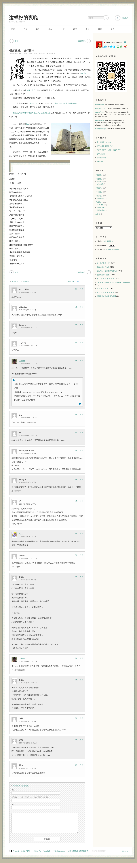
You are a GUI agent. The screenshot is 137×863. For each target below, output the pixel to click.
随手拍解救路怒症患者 (105, 146)
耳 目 (38, 29)
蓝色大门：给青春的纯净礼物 (107, 271)
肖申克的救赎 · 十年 (104, 263)
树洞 (16, 41)
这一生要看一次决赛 (104, 142)
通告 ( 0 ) (71, 281)
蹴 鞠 (87, 29)
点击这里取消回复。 (21, 786)
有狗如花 (100, 184)
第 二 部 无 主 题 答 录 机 (105, 279)
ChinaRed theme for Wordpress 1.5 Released (113, 282)
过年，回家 (101, 154)
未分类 (97, 214)
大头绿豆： (17, 851)
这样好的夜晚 (23, 17)
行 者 (50, 29)
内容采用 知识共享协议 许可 (78, 851)
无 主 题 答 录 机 (102, 288)
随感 (30, 53)
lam (27, 124)
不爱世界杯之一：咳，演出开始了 (109, 150)
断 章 (75, 29)
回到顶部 (125, 851)
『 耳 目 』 (99, 192)
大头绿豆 (42, 53)
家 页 (13, 29)
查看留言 (52, 53)
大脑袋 (22, 360)
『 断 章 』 (99, 175)
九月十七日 (31, 90)
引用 (81, 289)
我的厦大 (100, 182)
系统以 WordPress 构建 (41, 851)
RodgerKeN (99, 104)
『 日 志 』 (99, 179)
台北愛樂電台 (108, 241)
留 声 (112, 29)
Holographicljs (100, 129)
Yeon (21, 534)
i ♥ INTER (100, 205)
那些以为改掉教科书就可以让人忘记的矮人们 (32, 113)
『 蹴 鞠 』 (99, 202)
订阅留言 (26, 281)
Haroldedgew (100, 108)
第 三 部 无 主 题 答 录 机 (105, 292)
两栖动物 (100, 161)
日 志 (25, 29)
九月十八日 (32, 103)
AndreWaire (99, 112)
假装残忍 (82, 41)
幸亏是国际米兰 (102, 158)
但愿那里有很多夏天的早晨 (106, 296)
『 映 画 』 (99, 188)
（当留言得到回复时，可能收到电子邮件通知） (31, 797)
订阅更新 (125, 18)
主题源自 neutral (59, 851)
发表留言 (15, 281)
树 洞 (100, 29)
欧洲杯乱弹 (101, 210)
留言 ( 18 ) (80, 281)
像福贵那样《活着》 (104, 275)
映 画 (62, 29)
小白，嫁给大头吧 (103, 267)
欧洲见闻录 (101, 198)
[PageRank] (112, 245)
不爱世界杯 (101, 208)
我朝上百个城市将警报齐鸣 (65, 103)
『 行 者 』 (99, 196)
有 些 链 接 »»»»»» (112, 250)
